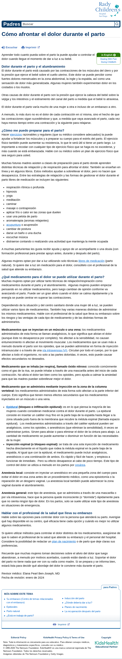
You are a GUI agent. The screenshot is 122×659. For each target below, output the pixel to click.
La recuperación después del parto (82, 611)
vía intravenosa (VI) (54, 350)
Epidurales (12, 606)
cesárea (80, 465)
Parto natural (13, 611)
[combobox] (67, 24)
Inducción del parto (74, 598)
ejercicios (16, 134)
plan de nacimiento (64, 541)
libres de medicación (91, 261)
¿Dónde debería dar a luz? (78, 602)
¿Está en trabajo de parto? (20, 615)
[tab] (110, 587)
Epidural (12, 407)
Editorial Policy (18, 638)
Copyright (106, 638)
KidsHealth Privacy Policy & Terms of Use (63, 638)
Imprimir (31, 47)
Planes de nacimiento (76, 607)
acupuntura (13, 224)
